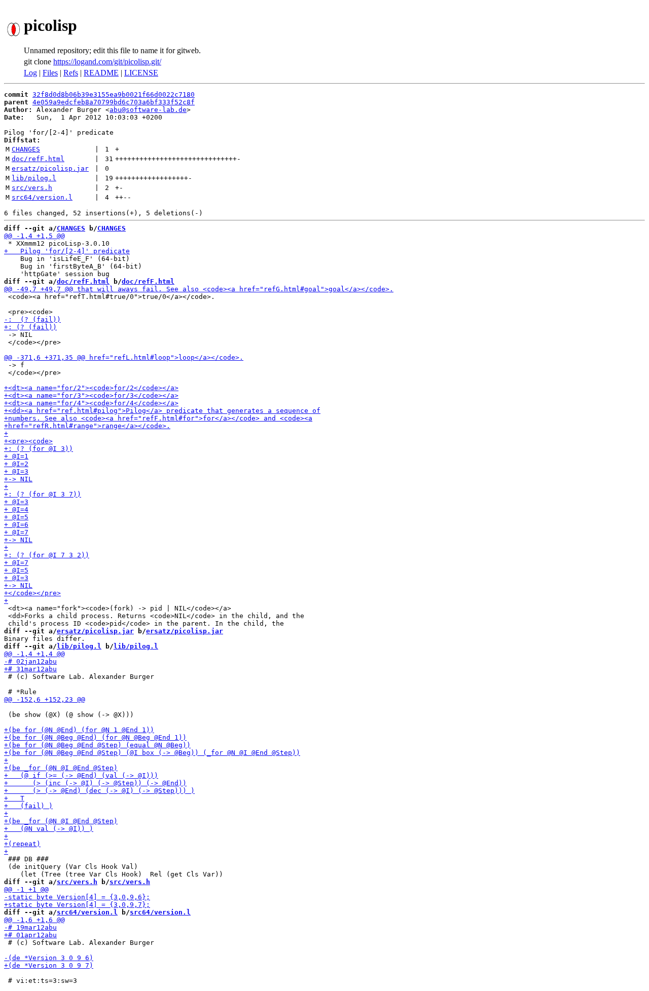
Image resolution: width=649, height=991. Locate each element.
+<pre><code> (28, 441)
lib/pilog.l (34, 178)
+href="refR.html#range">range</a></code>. (87, 426)
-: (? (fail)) (32, 319)
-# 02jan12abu (30, 661)
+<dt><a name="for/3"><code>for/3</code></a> (91, 395)
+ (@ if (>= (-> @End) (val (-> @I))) (81, 775)
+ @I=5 (16, 517)
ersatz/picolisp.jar (50, 168)
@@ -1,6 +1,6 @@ (34, 920)
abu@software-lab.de (148, 109)
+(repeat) (22, 844)
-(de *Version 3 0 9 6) (48, 958)
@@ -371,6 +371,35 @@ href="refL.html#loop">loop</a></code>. (123, 357)
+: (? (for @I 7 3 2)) (46, 555)
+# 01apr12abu (30, 935)
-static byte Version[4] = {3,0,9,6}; (77, 897)
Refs (70, 72)
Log (30, 72)
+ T (14, 798)
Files (50, 72)
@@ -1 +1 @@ (26, 889)
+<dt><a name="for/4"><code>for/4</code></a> (91, 403)
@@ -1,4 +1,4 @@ (34, 654)
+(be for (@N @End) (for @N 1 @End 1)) (79, 730)
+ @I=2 (16, 464)
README (101, 72)
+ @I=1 (16, 456)
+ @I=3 (16, 471)
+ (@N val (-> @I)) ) (48, 828)
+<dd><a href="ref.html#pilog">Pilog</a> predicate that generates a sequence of (162, 410)
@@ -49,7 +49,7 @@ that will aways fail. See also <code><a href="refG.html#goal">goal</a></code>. (198, 289)
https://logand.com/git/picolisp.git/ (107, 61)
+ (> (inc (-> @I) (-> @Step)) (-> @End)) (95, 783)
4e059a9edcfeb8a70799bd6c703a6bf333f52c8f (113, 102)
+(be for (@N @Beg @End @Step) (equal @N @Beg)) (97, 745)
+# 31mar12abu (30, 669)
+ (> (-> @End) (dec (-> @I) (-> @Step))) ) (99, 790)
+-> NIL (18, 479)
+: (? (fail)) (30, 327)
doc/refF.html (38, 159)
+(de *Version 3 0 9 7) (48, 965)
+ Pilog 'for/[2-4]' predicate (67, 251)
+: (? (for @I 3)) (38, 448)
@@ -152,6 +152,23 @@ (44, 699)
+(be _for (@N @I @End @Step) (61, 768)
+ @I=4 (16, 509)
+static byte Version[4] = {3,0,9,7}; (77, 904)
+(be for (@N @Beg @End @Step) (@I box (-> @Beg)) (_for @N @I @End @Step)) (152, 752)
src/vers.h (32, 188)
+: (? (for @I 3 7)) (42, 494)
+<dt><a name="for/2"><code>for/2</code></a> (91, 388)
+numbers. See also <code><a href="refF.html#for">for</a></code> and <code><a (158, 418)
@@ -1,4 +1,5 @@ (34, 236)
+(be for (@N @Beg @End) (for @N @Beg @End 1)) (95, 737)
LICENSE (141, 72)
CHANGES (26, 149)
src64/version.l (42, 197)
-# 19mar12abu (30, 927)
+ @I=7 (16, 532)
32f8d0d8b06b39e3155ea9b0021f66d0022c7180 (113, 94)
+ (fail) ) (28, 806)
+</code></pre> (32, 593)
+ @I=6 (16, 524)
